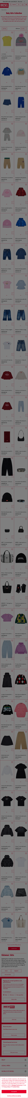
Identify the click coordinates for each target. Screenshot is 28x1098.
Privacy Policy (7, 1086)
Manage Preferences (17, 1085)
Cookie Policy (16, 1086)
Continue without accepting (14, 1095)
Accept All (14, 1091)
